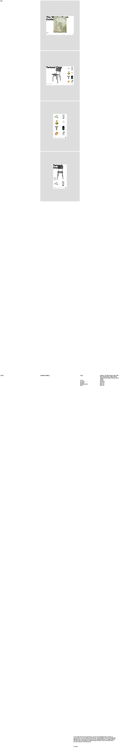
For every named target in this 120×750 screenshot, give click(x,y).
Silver (117, 378)
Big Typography (104, 376)
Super (102, 380)
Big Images (110, 375)
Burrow (102, 383)
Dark (115, 376)
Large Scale (103, 378)
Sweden (102, 381)
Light (109, 378)
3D (105, 375)
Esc (2, 1)
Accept (76, 746)
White (101, 379)
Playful (113, 378)
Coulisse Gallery (45, 375)
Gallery (102, 375)
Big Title (116, 375)
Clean (111, 376)
